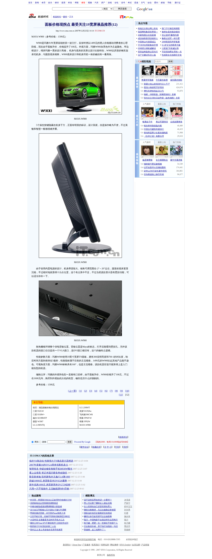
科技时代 (57, 17)
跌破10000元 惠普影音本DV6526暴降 (48, 480)
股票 (63, 2)
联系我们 (96, 545)
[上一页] (72, 391)
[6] (106, 391)
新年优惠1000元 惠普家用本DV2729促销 (49, 484)
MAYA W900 (85, 425)
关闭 (125, 447)
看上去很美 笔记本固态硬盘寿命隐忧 (48, 473)
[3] (90, 391)
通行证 (178, 2)
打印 (117, 447)
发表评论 (123, 437)
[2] (85, 391)
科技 (70, 2)
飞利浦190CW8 (86, 414)
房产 (103, 2)
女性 (116, 2)
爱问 (156, 2)
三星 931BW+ (39, 414)
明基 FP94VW (86, 418)
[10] (127, 391)
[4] (95, 391)
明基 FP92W (85, 421)
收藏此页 (96, 447)
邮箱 (163, 2)
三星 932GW (38, 411)
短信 (150, 2)
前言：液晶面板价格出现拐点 (46, 407)
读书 (123, 2)
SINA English (125, 545)
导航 (169, 2)
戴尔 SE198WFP (40, 418)
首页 (30, 2)
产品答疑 (145, 545)
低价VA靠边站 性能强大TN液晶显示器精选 (51, 461)
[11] (121, 395)
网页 (37, 442)
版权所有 (111, 555)
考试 (130, 2)
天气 (143, 2)
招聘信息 (105, 545)
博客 (77, 2)
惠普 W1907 (38, 421)
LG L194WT (85, 407)
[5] (101, 391)
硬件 (65, 17)
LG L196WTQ (39, 425)
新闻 (37, 2)
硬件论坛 (84, 447)
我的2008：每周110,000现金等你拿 (112, 442)
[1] (80, 391)
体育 (44, 2)
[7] (111, 391)
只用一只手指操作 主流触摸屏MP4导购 (49, 488)
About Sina (76, 545)
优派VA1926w (86, 411)
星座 (136, 2)
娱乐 (50, 2)
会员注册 (136, 545)
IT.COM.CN (100, 31)
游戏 (110, 2)
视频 (90, 2)
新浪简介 (67, 545)
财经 (57, 2)
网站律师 (114, 545)
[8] (116, 391)
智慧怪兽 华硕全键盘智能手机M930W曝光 (50, 469)
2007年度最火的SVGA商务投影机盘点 (48, 465)
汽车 (97, 2)
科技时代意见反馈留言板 (85, 539)
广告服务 (86, 545)
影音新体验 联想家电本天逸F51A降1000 (49, 477)
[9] (121, 391)
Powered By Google (82, 442)
